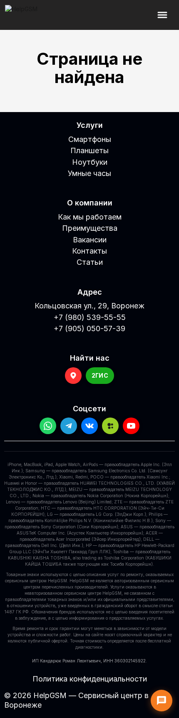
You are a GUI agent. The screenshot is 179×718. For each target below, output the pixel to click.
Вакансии (90, 239)
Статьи (90, 262)
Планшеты (89, 150)
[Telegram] (68, 426)
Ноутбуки (89, 162)
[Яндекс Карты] (73, 375)
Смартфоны (89, 139)
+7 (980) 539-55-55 (90, 317)
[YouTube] (131, 426)
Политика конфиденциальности (89, 678)
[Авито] (110, 426)
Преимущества (89, 228)
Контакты (89, 251)
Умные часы (89, 173)
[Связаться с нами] (161, 700)
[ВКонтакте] (89, 426)
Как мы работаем (90, 216)
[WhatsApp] (48, 426)
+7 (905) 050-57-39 (89, 328)
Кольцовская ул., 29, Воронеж (89, 305)
